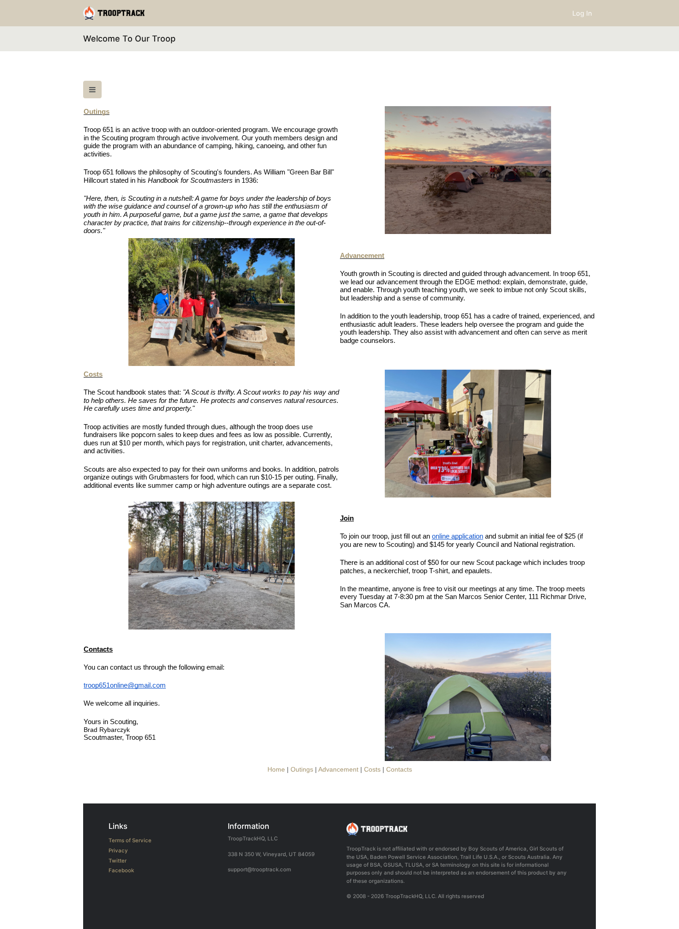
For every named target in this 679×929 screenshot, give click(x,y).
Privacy (118, 850)
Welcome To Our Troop (129, 38)
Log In (582, 13)
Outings (96, 111)
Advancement (362, 255)
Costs (93, 374)
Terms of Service (130, 840)
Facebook (121, 870)
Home (276, 769)
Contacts (399, 769)
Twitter (118, 860)
